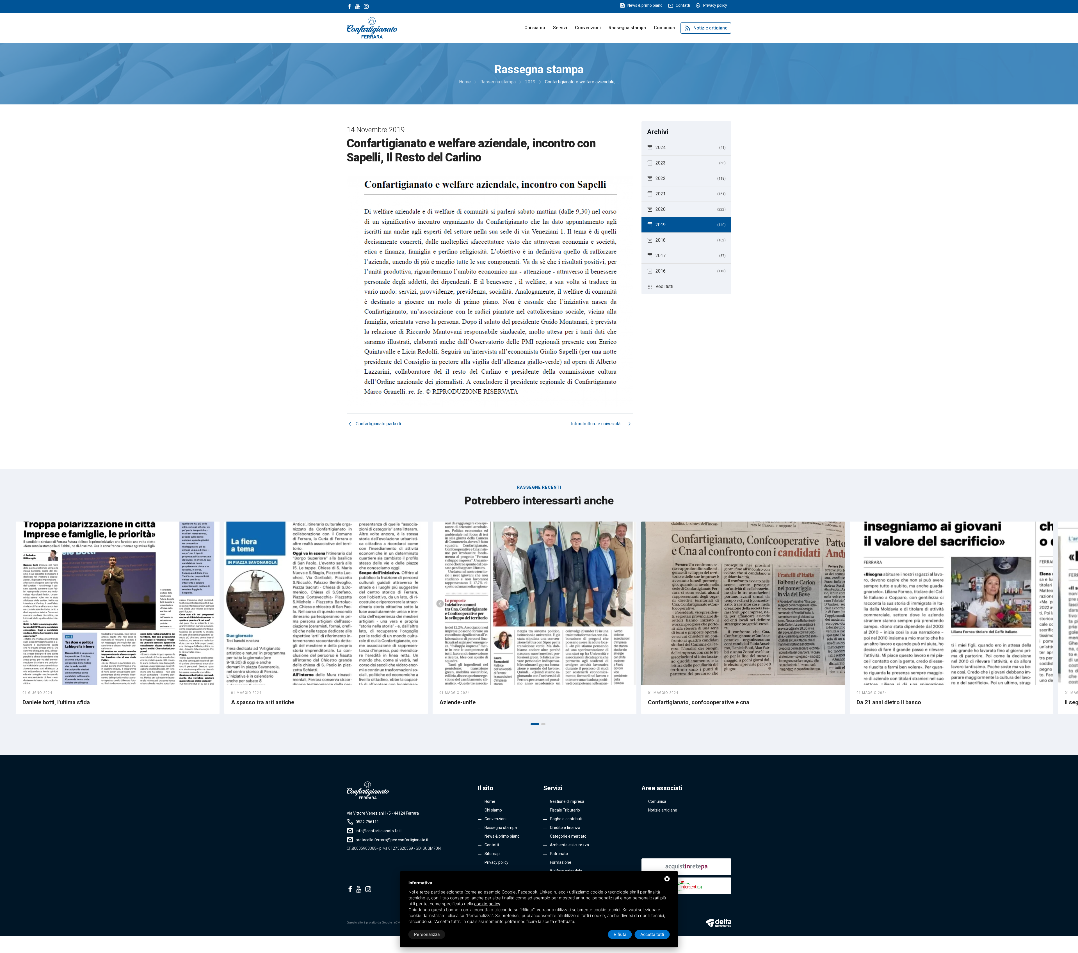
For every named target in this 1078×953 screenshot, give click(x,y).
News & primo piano (645, 5)
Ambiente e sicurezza (569, 845)
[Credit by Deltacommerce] (718, 923)
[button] (535, 724)
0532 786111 (367, 822)
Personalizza (427, 934)
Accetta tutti (652, 934)
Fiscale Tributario (565, 810)
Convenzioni (588, 27)
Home (490, 801)
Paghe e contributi (566, 819)
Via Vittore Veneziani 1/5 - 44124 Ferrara (383, 813)
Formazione (560, 862)
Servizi (560, 27)
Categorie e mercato (568, 836)
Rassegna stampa (627, 27)
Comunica (664, 27)
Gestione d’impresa (567, 801)
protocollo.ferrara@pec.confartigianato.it (392, 840)
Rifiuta (620, 934)
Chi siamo (534, 27)
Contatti (683, 5)
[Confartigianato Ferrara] (372, 27)
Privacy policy (715, 5)
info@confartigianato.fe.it (379, 831)
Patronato (559, 853)
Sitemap (492, 853)
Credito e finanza (565, 827)
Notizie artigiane (705, 28)
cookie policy (487, 903)
